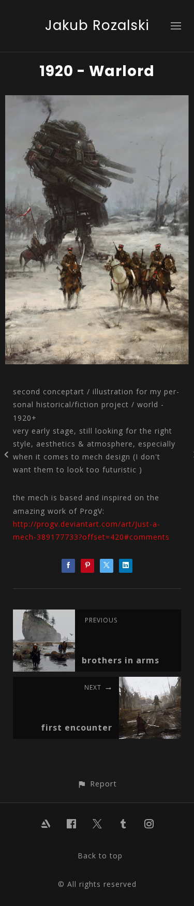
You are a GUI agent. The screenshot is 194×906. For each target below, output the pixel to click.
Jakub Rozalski (97, 25)
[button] (97, 783)
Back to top (100, 855)
